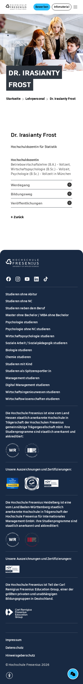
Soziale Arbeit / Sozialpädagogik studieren (36, 343)
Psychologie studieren (22, 322)
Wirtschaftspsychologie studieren (30, 336)
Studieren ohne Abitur (21, 294)
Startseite (13, 98)
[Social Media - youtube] (27, 279)
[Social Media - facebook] (9, 279)
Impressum (14, 639)
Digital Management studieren (28, 384)
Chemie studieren (18, 357)
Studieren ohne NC (19, 301)
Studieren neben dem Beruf (25, 308)
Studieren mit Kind (19, 364)
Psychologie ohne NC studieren (28, 329)
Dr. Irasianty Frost (62, 98)
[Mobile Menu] (75, 7)
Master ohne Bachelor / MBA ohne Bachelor (37, 315)
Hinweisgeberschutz (20, 655)
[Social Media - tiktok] (46, 279)
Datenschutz (15, 647)
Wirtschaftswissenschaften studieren (33, 398)
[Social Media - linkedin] (36, 279)
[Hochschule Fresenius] (16, 7)
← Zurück (17, 217)
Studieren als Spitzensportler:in (28, 370)
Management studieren (23, 378)
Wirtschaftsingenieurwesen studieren (33, 392)
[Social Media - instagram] (18, 279)
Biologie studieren (19, 350)
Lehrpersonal (35, 98)
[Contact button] (73, 673)
